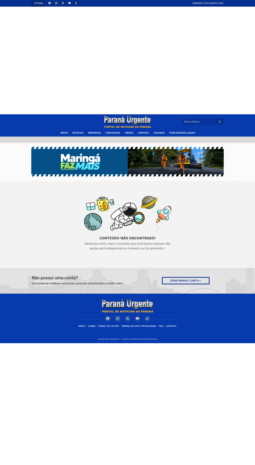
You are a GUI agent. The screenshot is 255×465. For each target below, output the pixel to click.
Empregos (95, 132)
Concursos (114, 132)
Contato (144, 132)
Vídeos (130, 132)
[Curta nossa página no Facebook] (107, 318)
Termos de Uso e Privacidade (138, 326)
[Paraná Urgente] (127, 121)
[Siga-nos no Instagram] (117, 318)
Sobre (92, 326)
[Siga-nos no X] (127, 318)
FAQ (161, 326)
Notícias (79, 132)
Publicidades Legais (182, 133)
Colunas (160, 132)
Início (65, 132)
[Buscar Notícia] (219, 122)
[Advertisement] (88, 54)
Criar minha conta (184, 280)
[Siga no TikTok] (76, 3)
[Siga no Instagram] (56, 3)
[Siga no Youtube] (69, 3)
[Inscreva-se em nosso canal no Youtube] (137, 318)
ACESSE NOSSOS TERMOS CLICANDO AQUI (61, 461)
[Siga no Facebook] (49, 3)
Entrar (39, 3)
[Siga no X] (63, 3)
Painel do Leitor (108, 326)
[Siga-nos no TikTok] (147, 318)
